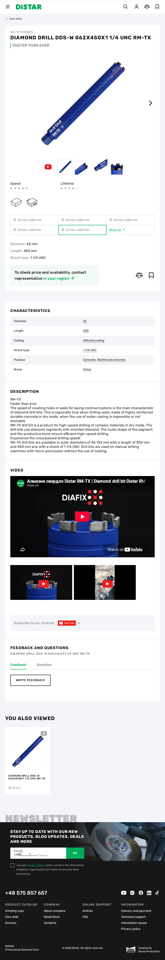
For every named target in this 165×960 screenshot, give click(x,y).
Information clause (134, 923)
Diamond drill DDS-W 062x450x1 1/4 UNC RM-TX (27, 777)
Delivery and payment (136, 911)
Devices (10, 923)
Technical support (133, 917)
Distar (87, 369)
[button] (150, 103)
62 (85, 321)
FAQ (85, 917)
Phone (18, 851)
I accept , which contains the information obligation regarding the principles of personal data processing (50, 869)
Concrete (89, 360)
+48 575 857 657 (26, 893)
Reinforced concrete (111, 360)
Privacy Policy (35, 865)
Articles (87, 911)
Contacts (50, 923)
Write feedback (30, 680)
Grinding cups (14, 911)
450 (86, 331)
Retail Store (52, 917)
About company (55, 911)
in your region (56, 278)
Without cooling (93, 340)
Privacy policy (131, 929)
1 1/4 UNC (89, 350)
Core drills (15, 18)
